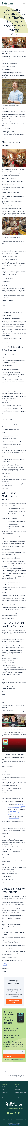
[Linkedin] (12, 1113)
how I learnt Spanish (14, 818)
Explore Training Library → (14, 1001)
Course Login (5, 1092)
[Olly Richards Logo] (7, 4)
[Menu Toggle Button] (24, 3)
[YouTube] (8, 1113)
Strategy (14, 34)
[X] (19, 1113)
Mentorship (18, 1089)
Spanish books (19, 804)
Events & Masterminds (20, 1092)
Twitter (5, 963)
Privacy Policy (21, 1059)
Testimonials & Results (20, 1095)
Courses (17, 1086)
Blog (3, 1089)
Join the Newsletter (6, 1095)
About (3, 1086)
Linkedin (5, 965)
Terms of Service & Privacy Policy (14, 1124)
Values (3, 1098)
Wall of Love (18, 1098)
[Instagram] (16, 1113)
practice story (12, 811)
